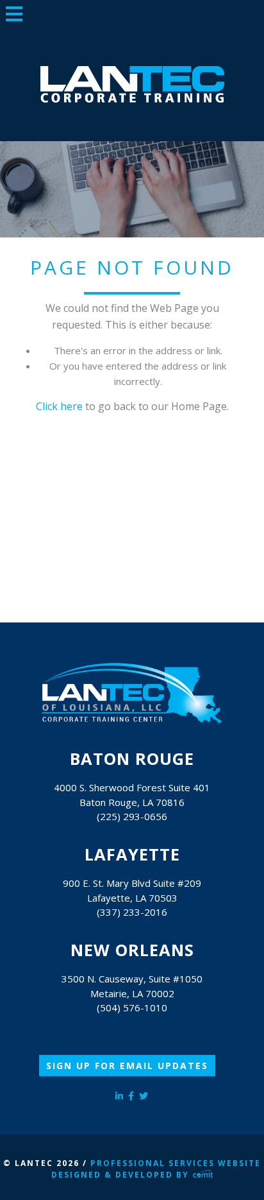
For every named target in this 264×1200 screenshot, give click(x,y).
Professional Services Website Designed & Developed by (156, 1169)
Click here (59, 406)
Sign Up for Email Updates (127, 1065)
